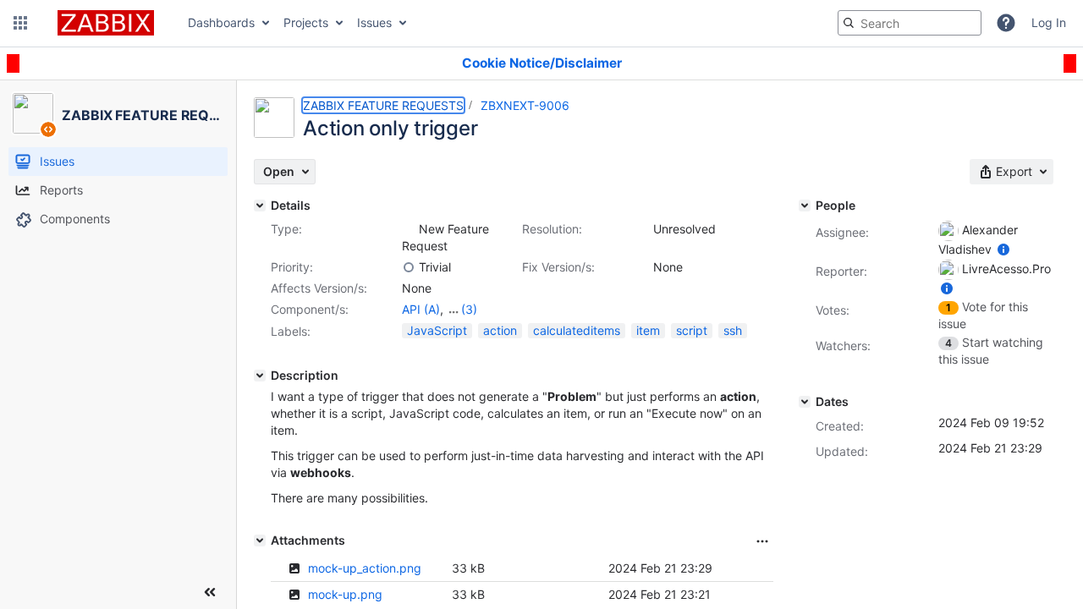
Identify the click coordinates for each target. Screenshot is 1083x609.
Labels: (291, 331)
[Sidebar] (210, 592)
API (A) (421, 309)
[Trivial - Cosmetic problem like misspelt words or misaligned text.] (408, 267)
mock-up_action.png (364, 568)
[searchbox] (909, 23)
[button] (20, 23)
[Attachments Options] (762, 541)
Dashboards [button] (221, 22)
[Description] (260, 375)
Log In (1048, 22)
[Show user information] (1003, 249)
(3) (469, 309)
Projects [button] (305, 22)
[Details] (260, 205)
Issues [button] (374, 22)
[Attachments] (260, 540)
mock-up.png (345, 594)
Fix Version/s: (558, 267)
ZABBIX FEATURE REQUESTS (383, 105)
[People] (805, 205)
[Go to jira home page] (105, 23)
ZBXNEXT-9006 (525, 105)
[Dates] (805, 402)
